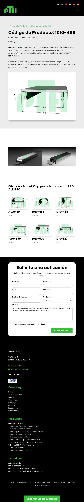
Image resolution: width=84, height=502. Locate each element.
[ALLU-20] (18, 202)
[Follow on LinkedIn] (10, 374)
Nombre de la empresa (21, 297)
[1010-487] (42, 202)
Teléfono (46, 289)
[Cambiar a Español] (78, 4)
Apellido (46, 282)
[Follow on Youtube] (18, 374)
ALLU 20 (20, 41)
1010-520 (38, 239)
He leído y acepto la (29, 324)
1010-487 (38, 212)
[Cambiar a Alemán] (70, 4)
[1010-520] (42, 229)
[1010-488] (66, 202)
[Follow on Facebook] (14, 374)
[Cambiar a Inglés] (62, 4)
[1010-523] (66, 229)
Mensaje (15, 304)
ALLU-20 (14, 212)
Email (14, 289)
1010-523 (62, 239)
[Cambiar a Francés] (66, 4)
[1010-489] (18, 229)
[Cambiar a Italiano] (58, 4)
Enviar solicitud (60, 330)
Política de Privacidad (36, 324)
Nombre (15, 282)
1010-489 (14, 239)
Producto (47, 297)
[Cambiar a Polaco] (74, 4)
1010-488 (62, 212)
